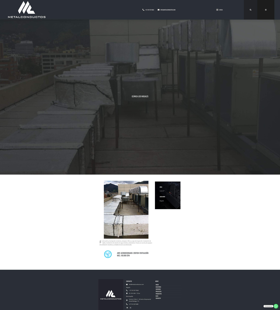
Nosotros (158, 287)
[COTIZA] (217, 10)
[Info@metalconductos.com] (158, 10)
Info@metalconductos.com (167, 10)
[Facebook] (127, 308)
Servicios (158, 289)
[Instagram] (130, 308)
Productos (159, 294)
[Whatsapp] (276, 306)
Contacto (158, 298)
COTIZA (221, 10)
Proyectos (158, 291)
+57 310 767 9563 (149, 10)
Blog (157, 296)
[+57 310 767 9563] (143, 10)
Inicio (157, 285)
